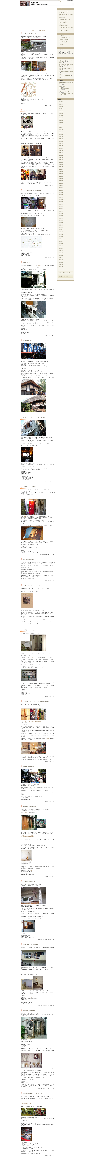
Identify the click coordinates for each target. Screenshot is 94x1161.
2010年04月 (61, 201)
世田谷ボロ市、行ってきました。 (65, 19)
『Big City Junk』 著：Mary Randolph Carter (26, 129)
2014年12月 (61, 117)
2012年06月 (61, 157)
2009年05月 (61, 220)
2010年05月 (61, 199)
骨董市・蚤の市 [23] (63, 41)
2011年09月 (61, 173)
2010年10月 (61, 190)
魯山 (26, 812)
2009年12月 (61, 208)
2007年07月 (61, 257)
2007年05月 (61, 260)
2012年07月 (61, 155)
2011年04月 (61, 180)
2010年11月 (61, 189)
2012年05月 (61, 159)
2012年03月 (61, 162)
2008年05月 (61, 241)
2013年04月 (61, 141)
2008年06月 (61, 239)
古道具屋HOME (35, 30)
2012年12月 (61, 147)
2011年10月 (61, 171)
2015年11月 (61, 101)
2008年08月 (61, 236)
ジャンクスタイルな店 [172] (64, 37)
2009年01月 (61, 227)
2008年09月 (61, 234)
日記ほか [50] (61, 44)
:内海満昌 (71, 71)
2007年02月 (61, 266)
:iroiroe (68, 68)
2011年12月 (61, 168)
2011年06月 (61, 176)
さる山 (31, 657)
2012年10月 (61, 150)
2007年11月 (61, 252)
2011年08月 (61, 175)
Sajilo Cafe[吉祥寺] (62, 68)
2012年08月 (61, 154)
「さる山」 (47, 738)
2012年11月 (61, 148)
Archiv (59, 99)
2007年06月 (61, 259)
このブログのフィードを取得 (64, 272)
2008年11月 (61, 231)
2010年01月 (61, 206)
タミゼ (24, 516)
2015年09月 (61, 104)
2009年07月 (61, 217)
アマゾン (25, 183)
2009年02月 (61, 225)
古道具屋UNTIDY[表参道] (64, 30)
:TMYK (68, 75)
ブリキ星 (40, 265)
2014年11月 (61, 118)
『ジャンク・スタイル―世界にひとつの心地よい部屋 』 (32, 721)
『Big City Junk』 (62, 12)
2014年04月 (61, 129)
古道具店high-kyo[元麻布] (64, 24)
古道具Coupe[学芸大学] (63, 60)
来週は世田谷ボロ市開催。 (64, 25)
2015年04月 (61, 113)
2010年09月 (61, 192)
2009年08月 (61, 215)
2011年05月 (61, 178)
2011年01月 (61, 185)
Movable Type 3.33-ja (63, 276)
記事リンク (52, 105)
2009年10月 (61, 211)
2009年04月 (61, 222)
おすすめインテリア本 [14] (64, 42)
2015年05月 (61, 111)
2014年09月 (61, 122)
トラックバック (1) (50, 939)
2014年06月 (61, 125)
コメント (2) (52, 554)
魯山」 (35, 265)
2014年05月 (61, 127)
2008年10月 (61, 232)
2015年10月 (61, 103)
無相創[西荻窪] (62, 17)
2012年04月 (61, 161)
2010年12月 (61, 187)
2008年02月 (61, 246)
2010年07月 (61, 196)
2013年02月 (61, 143)
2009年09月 (61, 213)
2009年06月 (61, 218)
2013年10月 (61, 134)
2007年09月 (61, 255)
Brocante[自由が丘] (63, 75)
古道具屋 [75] (61, 35)
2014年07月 (61, 124)
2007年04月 (61, 262)
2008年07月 (61, 238)
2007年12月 (61, 250)
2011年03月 (61, 182)
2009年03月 (61, 224)
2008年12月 (61, 229)
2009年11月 (61, 210)
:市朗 (60, 62)
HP (29, 98)
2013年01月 (61, 145)
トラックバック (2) (50, 1005)
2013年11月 (61, 132)
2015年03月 (61, 115)
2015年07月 (61, 108)
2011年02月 (61, 183)
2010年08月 (61, 194)
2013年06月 (61, 138)
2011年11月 (61, 169)
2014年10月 (61, 120)
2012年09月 (61, 152)
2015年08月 (61, 106)
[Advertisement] (47, 6)
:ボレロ (65, 65)
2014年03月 (61, 131)
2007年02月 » (42, 30)
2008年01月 (61, 248)
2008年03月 (61, 245)
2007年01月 (61, 268)
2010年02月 (61, 204)
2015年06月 (61, 110)
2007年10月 (61, 253)
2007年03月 (61, 264)
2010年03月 (61, 203)
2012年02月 (61, 164)
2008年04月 (61, 243)
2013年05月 (61, 139)
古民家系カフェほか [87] (63, 39)
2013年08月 (61, 136)
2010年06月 (61, 197)
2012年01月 (61, 166)
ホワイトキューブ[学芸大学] (64, 11)
